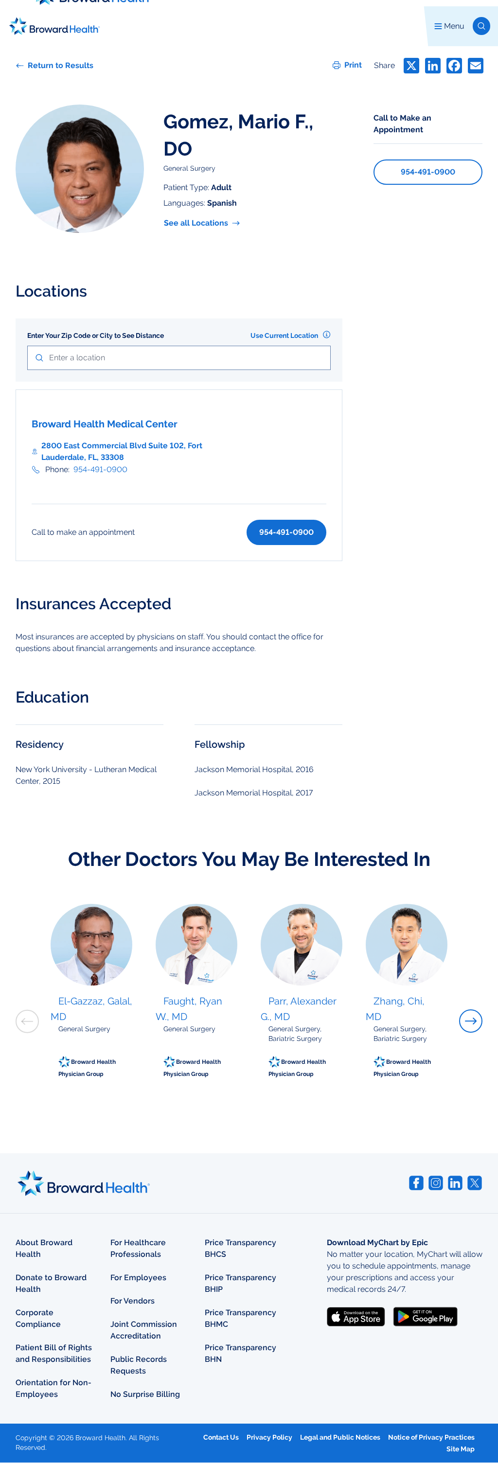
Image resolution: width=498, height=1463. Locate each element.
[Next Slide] (470, 1021)
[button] (481, 26)
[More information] (326, 334)
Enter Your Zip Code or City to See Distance (95, 335)
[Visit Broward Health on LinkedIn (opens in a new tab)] (455, 1183)
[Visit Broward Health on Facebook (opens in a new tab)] (416, 1183)
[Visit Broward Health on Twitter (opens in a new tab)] (474, 1183)
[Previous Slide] (27, 1021)
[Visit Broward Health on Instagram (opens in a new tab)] (436, 1183)
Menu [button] (454, 26)
